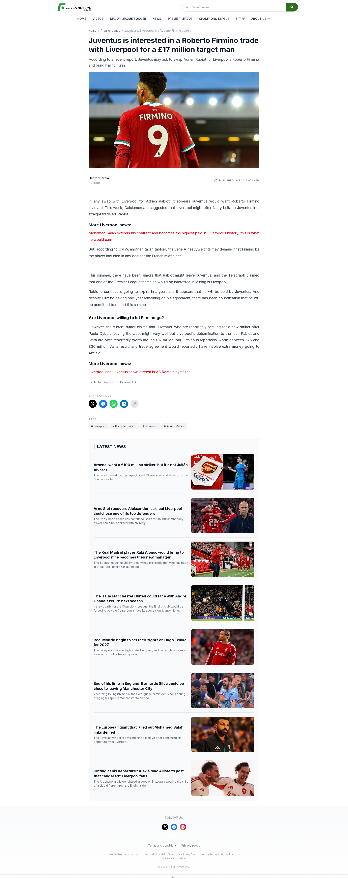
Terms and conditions (162, 845)
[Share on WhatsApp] (114, 404)
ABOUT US (259, 18)
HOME (81, 18)
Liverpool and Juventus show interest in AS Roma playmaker (139, 372)
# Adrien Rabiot (174, 426)
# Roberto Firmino (124, 426)
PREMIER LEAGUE (180, 18)
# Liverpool (98, 426)
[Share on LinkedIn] (124, 404)
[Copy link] (134, 404)
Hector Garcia (99, 178)
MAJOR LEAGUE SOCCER (128, 18)
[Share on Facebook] (103, 404)
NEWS (156, 18)
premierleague (110, 30)
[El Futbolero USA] (74, 7)
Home (92, 30)
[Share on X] (93, 404)
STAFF (240, 18)
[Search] (292, 7)
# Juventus (150, 426)
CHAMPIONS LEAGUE (214, 18)
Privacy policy (190, 845)
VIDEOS (98, 18)
